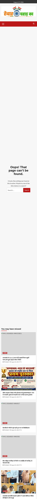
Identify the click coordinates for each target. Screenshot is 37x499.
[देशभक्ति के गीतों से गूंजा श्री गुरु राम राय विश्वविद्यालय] (18, 413)
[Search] (34, 23)
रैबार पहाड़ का (6, 397)
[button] (3, 23)
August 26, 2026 (15, 397)
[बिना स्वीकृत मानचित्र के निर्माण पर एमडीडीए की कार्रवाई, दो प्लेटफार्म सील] (18, 446)
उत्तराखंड (5, 353)
